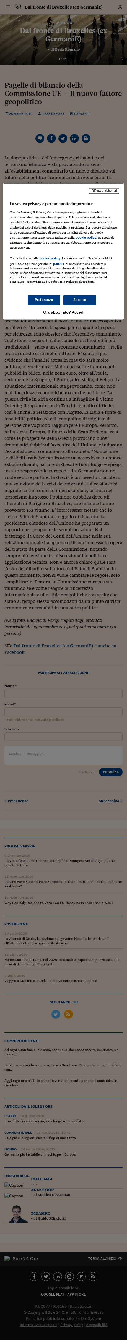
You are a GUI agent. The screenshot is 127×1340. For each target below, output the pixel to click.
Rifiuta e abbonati (104, 191)
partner (59, 264)
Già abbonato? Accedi (63, 312)
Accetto (80, 299)
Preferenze (44, 299)
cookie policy (86, 237)
